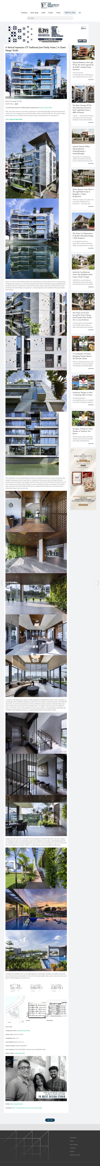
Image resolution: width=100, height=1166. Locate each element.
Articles (43, 13)
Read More (91, 79)
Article (71, 1141)
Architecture (24, 13)
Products (51, 13)
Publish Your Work (70, 13)
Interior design (34, 13)
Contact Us (73, 1148)
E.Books (58, 13)
